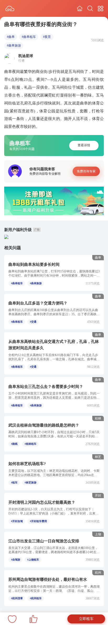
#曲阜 (11, 37)
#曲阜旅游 (14, 45)
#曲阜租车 (29, 37)
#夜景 (47, 37)
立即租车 (86, 619)
